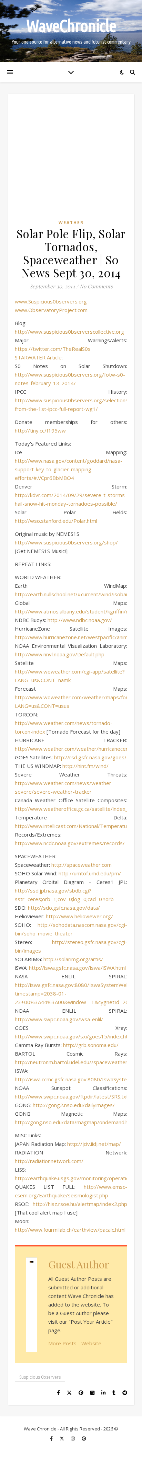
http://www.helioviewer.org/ (79, 916)
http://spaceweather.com (81, 864)
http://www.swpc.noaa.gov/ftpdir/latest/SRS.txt (71, 1096)
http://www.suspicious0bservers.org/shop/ (66, 542)
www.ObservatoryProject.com (51, 310)
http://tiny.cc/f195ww (40, 430)
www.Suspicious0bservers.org (51, 301)
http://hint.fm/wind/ (85, 765)
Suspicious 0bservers (40, 1377)
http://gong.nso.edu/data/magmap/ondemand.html (75, 1122)
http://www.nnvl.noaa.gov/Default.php (59, 654)
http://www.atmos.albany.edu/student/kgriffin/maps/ (78, 611)
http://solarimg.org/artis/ (73, 959)
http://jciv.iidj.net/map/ (94, 1143)
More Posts (62, 1343)
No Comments (96, 286)
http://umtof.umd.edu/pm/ (90, 873)
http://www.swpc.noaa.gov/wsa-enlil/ (59, 1019)
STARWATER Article (38, 357)
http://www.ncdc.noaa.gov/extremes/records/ (70, 843)
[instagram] (73, 1439)
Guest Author (78, 1264)
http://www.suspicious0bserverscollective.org (69, 331)
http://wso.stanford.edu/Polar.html (56, 520)
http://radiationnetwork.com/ (49, 1161)
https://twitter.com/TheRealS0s (53, 348)
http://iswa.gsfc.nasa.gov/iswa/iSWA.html (77, 967)
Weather (71, 223)
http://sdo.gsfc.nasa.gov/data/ (64, 907)
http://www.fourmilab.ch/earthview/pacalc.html (70, 1229)
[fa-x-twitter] (62, 1439)
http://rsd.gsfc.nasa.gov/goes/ (90, 757)
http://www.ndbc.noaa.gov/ (80, 620)
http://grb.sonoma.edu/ (91, 1045)
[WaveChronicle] (71, 31)
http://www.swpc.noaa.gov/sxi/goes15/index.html (74, 1036)
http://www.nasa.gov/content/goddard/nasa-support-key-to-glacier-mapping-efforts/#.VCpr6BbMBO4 (68, 469)
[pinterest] (84, 1439)
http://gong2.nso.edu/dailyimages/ (74, 1105)
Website (91, 1343)
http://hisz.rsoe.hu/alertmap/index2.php (80, 1203)
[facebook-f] (52, 1439)
